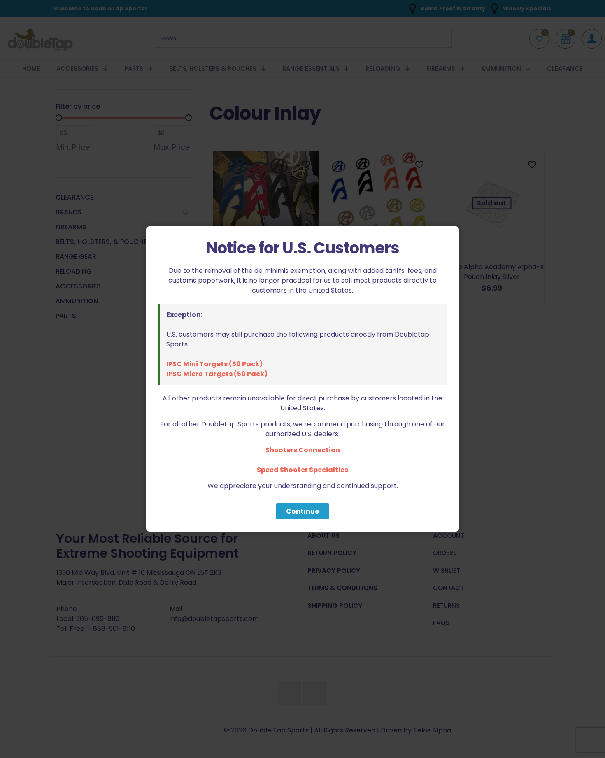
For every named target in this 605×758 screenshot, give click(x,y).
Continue (302, 511)
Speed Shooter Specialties (302, 469)
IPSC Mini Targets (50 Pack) (214, 364)
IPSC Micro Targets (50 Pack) (217, 374)
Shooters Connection (302, 450)
